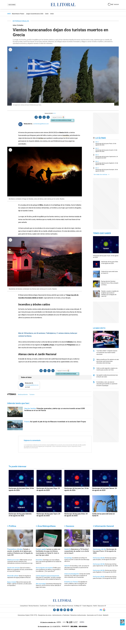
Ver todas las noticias (100, 174)
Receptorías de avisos (44, 615)
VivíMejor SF (78, 606)
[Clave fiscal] (122, 625)
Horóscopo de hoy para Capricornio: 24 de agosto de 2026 (106, 156)
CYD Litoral (51, 606)
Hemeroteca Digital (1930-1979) (27, 615)
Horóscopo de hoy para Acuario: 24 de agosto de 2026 (106, 150)
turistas (40, 138)
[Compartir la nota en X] (40, 117)
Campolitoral (24, 606)
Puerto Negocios (87, 606)
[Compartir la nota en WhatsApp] (44, 117)
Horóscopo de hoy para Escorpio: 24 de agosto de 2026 (106, 169)
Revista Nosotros (34, 606)
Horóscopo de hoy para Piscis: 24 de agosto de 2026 (105, 143)
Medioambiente (23, 394)
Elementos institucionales (78, 615)
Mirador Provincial (67, 606)
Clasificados (43, 606)
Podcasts (58, 606)
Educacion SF (102, 606)
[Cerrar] (72, 120)
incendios (66, 135)
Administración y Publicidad (60, 615)
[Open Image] (10, 49)
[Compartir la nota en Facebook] (36, 117)
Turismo (31, 394)
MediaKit (105, 615)
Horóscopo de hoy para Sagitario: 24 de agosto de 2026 (106, 163)
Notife (95, 606)
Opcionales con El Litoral (94, 615)
